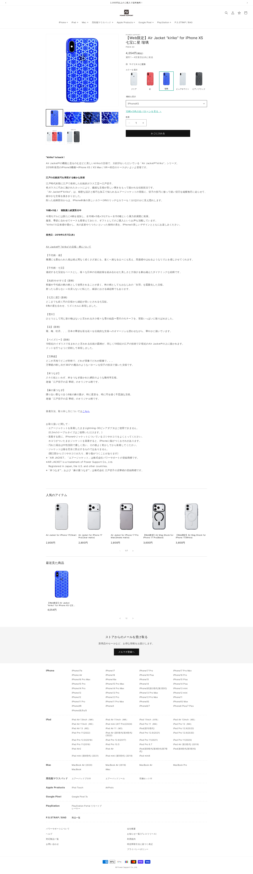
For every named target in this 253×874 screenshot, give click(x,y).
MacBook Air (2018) (116, 765)
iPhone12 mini (180, 692)
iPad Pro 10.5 (113, 744)
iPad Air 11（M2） (115, 728)
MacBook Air (145, 765)
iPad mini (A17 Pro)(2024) (119, 724)
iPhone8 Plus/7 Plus (183, 706)
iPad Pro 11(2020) (182, 740)
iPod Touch (77, 787)
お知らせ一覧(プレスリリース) (142, 834)
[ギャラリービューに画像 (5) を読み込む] (54, 136)
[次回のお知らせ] (247, 3)
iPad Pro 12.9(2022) (183, 728)
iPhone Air (77, 675)
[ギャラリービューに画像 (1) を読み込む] (54, 117)
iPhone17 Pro (146, 670)
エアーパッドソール (115, 778)
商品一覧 (76, 817)
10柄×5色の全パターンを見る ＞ (144, 111)
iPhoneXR (77, 706)
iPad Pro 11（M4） (149, 724)
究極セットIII (145, 778)
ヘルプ (49, 834)
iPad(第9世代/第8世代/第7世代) (153, 750)
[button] (226, 13)
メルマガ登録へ (126, 651)
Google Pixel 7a (80, 796)
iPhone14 (144, 684)
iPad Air (110, 748)
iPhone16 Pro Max (81, 679)
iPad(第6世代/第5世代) (184, 748)
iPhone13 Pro (112, 692)
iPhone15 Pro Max (115, 684)
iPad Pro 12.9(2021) (149, 732)
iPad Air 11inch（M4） (117, 719)
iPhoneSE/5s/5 (79, 710)
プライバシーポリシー (137, 849)
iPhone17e (77, 670)
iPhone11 (177, 697)
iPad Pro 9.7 (145, 744)
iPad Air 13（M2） (81, 728)
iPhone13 (76, 692)
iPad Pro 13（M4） (183, 724)
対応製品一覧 (52, 839)
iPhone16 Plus (146, 675)
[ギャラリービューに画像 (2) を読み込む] (72, 117)
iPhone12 (76, 697)
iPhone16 (110, 675)
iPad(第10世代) (147, 728)
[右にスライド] (133, 551)
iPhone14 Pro (78, 688)
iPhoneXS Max (180, 701)
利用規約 (131, 839)
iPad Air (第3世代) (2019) (186, 744)
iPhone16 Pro (180, 675)
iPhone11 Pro (78, 701)
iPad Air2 (76, 748)
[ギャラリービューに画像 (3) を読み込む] (91, 117)
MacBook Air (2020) (82, 765)
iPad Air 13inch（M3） (184, 719)
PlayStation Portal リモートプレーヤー (87, 807)
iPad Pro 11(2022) (81, 732)
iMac (108, 769)
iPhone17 (110, 670)
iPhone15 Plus (180, 679)
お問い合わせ (52, 844)
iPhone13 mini (180, 688)
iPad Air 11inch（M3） (83, 724)
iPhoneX (110, 706)
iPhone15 (144, 679)
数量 (128, 117)
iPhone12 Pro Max (148, 697)
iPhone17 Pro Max (182, 670)
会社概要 (131, 828)
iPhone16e (111, 679)
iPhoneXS (133, 103)
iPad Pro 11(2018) (81, 744)
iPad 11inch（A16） (149, 719)
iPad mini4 (144, 755)
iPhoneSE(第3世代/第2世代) (153, 688)
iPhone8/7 (144, 706)
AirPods (109, 787)
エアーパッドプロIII (81, 778)
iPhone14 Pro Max (115, 688)
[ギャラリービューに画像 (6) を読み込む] (72, 136)
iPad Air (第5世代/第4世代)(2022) (119, 734)
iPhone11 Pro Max (115, 701)
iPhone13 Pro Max (148, 692)
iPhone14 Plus (180, 684)
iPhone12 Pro (112, 697)
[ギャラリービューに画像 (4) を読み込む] (109, 117)
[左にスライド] (120, 551)
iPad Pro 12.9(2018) (82, 740)
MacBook (76, 769)
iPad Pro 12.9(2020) (183, 732)
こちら (86, 411)
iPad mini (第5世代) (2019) (119, 755)
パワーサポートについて (58, 828)
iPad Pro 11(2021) (148, 740)
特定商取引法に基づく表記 (140, 844)
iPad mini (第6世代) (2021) (85, 755)
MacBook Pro (180, 765)
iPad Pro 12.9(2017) (116, 740)
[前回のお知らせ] (5, 3)
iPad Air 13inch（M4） (83, 719)
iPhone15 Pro (78, 684)
